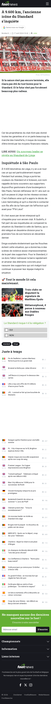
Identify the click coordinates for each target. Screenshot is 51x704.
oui (11, 330)
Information (9, 648)
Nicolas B (5, 33)
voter (35, 33)
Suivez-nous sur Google (15, 27)
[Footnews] (25, 666)
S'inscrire (43, 629)
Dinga (16, 344)
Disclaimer (17, 695)
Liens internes (10, 656)
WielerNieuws (43, 695)
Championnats (11, 641)
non (11, 335)
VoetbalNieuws (30, 695)
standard (6, 344)
